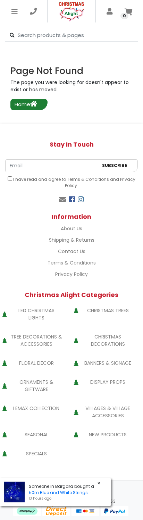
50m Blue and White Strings (58, 492)
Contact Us (71, 251)
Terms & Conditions (88, 179)
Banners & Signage (107, 363)
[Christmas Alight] (72, 11)
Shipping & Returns (71, 239)
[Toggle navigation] (14, 11)
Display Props (107, 382)
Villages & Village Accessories (107, 412)
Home (22, 104)
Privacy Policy (71, 274)
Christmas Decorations (108, 340)
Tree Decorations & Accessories (36, 340)
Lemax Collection (36, 408)
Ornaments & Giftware (36, 386)
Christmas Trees (108, 310)
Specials (36, 453)
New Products (108, 434)
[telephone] (33, 11)
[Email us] (62, 199)
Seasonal (36, 434)
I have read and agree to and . (73, 182)
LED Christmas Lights (36, 314)
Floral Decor (36, 363)
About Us (71, 228)
